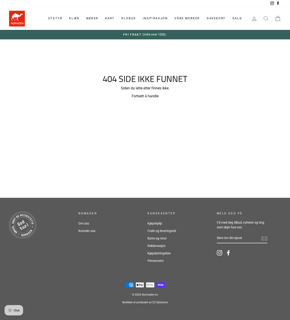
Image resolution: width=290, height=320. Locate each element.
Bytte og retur (157, 238)
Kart (109, 18)
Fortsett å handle (145, 96)
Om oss (83, 223)
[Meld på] (264, 238)
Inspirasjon (155, 18)
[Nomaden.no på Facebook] (228, 253)
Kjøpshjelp (154, 223)
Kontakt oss (86, 231)
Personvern (155, 261)
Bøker (92, 18)
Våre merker (187, 18)
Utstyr (55, 18)
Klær (74, 18)
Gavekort (216, 18)
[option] (145, 34)
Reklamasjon (156, 246)
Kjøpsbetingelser (159, 253)
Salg (237, 18)
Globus (128, 18)
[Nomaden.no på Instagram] (219, 253)
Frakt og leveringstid (161, 231)
